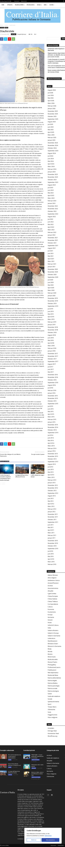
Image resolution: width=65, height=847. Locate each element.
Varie (45, 4)
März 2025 (51, 135)
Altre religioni (52, 578)
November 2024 (53, 145)
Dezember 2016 (53, 375)
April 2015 (51, 414)
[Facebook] (63, 1)
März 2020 (51, 290)
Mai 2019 (50, 314)
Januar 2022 (51, 235)
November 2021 (53, 240)
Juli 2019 (50, 309)
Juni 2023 (51, 190)
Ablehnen (33, 840)
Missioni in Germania (54, 646)
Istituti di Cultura (53, 625)
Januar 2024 (51, 172)
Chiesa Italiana (52, 599)
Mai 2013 (50, 472)
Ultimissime (51, 709)
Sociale (39, 4)
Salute (50, 694)
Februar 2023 (52, 201)
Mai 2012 (50, 501)
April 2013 (51, 475)
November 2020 (53, 272)
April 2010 (51, 559)
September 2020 (53, 277)
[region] (43, 836)
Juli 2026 (50, 93)
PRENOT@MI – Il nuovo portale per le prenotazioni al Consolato (37, 756)
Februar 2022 (52, 232)
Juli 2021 (50, 251)
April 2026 (51, 101)
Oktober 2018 (52, 332)
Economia (51, 609)
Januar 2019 (51, 325)
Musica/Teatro (52, 662)
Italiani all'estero (53, 630)
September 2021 (53, 245)
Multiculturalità (52, 659)
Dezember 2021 (53, 238)
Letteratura (51, 638)
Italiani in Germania (54, 636)
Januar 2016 (51, 393)
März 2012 (51, 506)
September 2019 (53, 306)
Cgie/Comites (52, 593)
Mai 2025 (50, 130)
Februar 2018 (52, 348)
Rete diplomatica (53, 673)
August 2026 (52, 90)
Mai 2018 (50, 340)
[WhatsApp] (13, 39)
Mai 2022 (50, 224)
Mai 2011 (50, 527)
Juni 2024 (51, 159)
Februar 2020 (52, 293)
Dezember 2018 (53, 327)
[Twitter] (5, 39)
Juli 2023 (50, 188)
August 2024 (52, 153)
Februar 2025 (52, 137)
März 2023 (51, 198)
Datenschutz (48, 835)
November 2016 (53, 377)
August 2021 (52, 248)
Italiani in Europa (53, 633)
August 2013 (52, 464)
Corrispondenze (53, 604)
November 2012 (53, 488)
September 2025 (53, 119)
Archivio (50, 586)
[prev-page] (1, 484)
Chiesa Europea (53, 596)
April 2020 (51, 288)
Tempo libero (52, 707)
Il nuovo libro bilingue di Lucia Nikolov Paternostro (10, 455)
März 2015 (51, 417)
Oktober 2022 (52, 211)
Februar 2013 (52, 480)
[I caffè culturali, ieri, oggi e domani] (37, 469)
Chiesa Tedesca (53, 601)
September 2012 (53, 493)
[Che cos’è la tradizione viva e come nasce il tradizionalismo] (3, 756)
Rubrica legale (52, 680)
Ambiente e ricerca (53, 580)
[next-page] (4, 484)
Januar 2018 (51, 351)
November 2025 (53, 114)
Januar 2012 (51, 512)
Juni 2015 (51, 409)
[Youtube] (52, 795)
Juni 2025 (51, 127)
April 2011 (51, 530)
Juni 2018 (51, 338)
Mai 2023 (50, 193)
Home (3, 4)
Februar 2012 (52, 509)
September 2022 (53, 214)
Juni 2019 (51, 311)
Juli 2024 (50, 156)
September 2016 (53, 382)
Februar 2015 (52, 419)
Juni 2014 (51, 438)
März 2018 (51, 346)
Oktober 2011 (52, 519)
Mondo (50, 651)
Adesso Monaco (53, 575)
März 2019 (51, 319)
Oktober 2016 (52, 380)
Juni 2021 (51, 253)
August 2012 (52, 496)
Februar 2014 (52, 448)
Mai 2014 (50, 440)
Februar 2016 (52, 390)
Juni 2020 (51, 282)
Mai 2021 (50, 256)
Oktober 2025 (52, 116)
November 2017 (53, 356)
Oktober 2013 (52, 459)
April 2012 (51, 504)
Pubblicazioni (52, 670)
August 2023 (52, 185)
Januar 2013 (51, 483)
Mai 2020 (50, 285)
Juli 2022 (50, 219)
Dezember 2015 (53, 396)
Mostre (6, 27)
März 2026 (51, 103)
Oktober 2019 (52, 303)
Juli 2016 (50, 388)
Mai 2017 (50, 372)
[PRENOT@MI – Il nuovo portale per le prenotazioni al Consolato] (26, 756)
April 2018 (51, 343)
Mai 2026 (50, 98)
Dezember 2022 (53, 206)
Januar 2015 (51, 422)
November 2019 (53, 301)
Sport (49, 704)
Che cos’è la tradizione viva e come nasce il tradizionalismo (14, 756)
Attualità (9, 4)
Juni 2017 (51, 369)
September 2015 (53, 404)
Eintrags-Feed (52, 731)
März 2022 (51, 230)
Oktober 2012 (52, 490)
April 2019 (51, 317)
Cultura (51, 4)
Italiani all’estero (19, 4)
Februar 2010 (52, 564)
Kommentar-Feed (53, 733)
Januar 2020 (51, 296)
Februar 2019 (52, 322)
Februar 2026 (52, 106)
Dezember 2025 (53, 111)
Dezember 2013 (53, 454)
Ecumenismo (52, 612)
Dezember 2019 (53, 298)
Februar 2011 (52, 535)
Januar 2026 (51, 108)
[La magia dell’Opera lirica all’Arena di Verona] (22, 469)
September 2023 (53, 182)
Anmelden (51, 728)
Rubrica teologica (53, 691)
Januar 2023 (51, 203)
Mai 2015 (50, 411)
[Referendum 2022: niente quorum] (26, 766)
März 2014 (51, 446)
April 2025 (51, 132)
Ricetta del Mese (53, 675)
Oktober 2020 (52, 274)
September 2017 (53, 361)
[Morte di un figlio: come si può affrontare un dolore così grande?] (26, 774)
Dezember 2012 (53, 485)
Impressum (16, 1)
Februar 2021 (52, 264)
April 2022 (51, 227)
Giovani (50, 620)
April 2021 (51, 259)
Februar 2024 (52, 169)
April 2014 (51, 443)
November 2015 (53, 398)
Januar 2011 (51, 538)
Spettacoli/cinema (53, 702)
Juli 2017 (50, 367)
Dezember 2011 (53, 514)
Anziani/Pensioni (53, 583)
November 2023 (53, 177)
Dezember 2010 (53, 541)
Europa (50, 615)
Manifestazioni (52, 641)
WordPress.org (52, 736)
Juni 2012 (51, 498)
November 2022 (53, 209)
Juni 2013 (51, 469)
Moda (49, 649)
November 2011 (53, 517)
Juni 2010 (51, 554)
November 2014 (53, 427)
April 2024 (51, 164)
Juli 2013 (50, 467)
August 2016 (52, 385)
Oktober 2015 (52, 401)
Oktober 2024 (52, 148)
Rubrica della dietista (54, 678)
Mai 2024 (50, 161)
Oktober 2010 (52, 546)
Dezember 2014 (53, 425)
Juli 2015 (50, 406)
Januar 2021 (51, 267)
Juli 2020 (50, 280)
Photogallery (52, 665)
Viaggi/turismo (52, 715)
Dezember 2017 (53, 353)
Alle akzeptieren (50, 840)
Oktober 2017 (52, 359)
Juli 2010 (50, 551)
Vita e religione (30, 4)
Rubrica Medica (52, 683)
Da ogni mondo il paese (37, 454)
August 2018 (52, 335)
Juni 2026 (51, 95)
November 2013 (53, 456)
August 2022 (52, 216)
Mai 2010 (50, 556)
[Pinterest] (9, 39)
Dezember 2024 (53, 143)
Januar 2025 (51, 140)
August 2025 (52, 122)
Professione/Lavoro (54, 667)
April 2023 (51, 195)
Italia (49, 628)
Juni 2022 (51, 222)
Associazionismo (53, 588)
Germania (51, 617)
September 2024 (53, 151)
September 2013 (53, 462)
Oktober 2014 (52, 430)
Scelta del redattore (54, 696)
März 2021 (51, 261)
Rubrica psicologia (53, 686)
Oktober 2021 (52, 243)
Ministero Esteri (53, 644)
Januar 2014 (51, 451)
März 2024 (51, 166)
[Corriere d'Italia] (32, 16)
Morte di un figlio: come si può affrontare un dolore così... (37, 774)
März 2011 (51, 533)
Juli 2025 (50, 124)
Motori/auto (52, 657)
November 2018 (53, 330)
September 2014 (53, 433)
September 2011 (53, 522)
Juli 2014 (50, 435)
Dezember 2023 (53, 174)
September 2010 (53, 548)
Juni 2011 (51, 525)
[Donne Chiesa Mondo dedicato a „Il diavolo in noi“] (3, 765)
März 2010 (51, 562)
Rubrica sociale (52, 688)
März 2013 (51, 477)
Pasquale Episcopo (21, 34)
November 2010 (53, 543)
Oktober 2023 (52, 180)
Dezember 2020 (53, 269)
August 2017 (52, 364)
